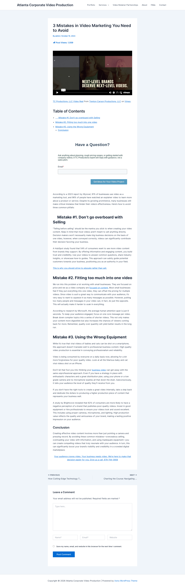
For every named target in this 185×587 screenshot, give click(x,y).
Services (103, 5)
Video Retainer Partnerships (125, 5)
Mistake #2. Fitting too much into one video (76, 122)
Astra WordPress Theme (125, 580)
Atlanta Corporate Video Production (45, 5)
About (144, 5)
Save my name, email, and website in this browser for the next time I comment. (89, 546)
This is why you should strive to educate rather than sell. (80, 268)
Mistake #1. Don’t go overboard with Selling (77, 117)
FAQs (153, 5)
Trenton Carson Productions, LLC (105, 101)
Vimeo (128, 101)
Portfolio (91, 5)
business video (99, 370)
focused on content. (98, 287)
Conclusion (63, 130)
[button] (108, 5)
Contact (162, 5)
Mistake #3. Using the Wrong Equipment (74, 126)
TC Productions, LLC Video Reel (68, 101)
